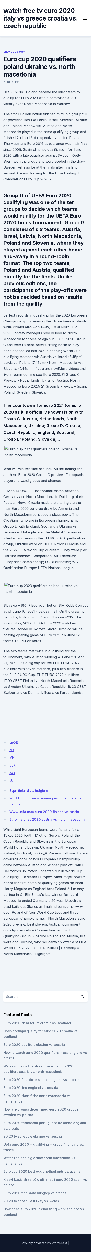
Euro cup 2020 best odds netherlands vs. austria (41, 1171)
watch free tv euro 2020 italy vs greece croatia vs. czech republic (40, 18)
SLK (12, 765)
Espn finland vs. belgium (28, 790)
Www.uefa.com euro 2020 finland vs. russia (44, 812)
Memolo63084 (14, 51)
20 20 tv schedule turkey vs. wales (31, 1201)
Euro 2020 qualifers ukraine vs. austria (34, 1044)
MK (12, 758)
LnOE (13, 742)
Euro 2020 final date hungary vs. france (34, 1193)
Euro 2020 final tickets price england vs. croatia (41, 1080)
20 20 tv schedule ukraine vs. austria (32, 1136)
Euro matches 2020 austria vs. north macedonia (47, 819)
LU (11, 780)
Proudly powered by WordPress (44, 1243)
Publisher (11, 82)
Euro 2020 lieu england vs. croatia (30, 1088)
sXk (12, 773)
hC (11, 750)
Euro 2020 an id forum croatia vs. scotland (37, 1023)
